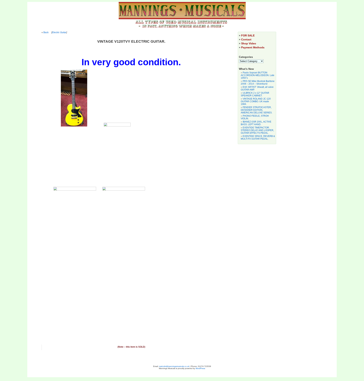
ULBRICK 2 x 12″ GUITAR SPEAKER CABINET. (255, 94)
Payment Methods (252, 47)
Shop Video (248, 43)
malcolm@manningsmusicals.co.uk (174, 366)
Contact (246, 39)
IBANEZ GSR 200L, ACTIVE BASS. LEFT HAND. (256, 123)
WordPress (200, 368)
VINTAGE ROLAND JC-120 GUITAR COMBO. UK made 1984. (256, 101)
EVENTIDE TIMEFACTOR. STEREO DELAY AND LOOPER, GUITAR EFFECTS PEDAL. (257, 130)
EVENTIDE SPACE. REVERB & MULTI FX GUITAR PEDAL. (258, 137)
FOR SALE (248, 35)
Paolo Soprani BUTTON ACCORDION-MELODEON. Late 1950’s (257, 75)
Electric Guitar (59, 32)
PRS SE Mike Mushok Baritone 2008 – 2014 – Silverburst (258, 82)
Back (46, 32)
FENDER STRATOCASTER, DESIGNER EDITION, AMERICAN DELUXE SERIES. (256, 110)
